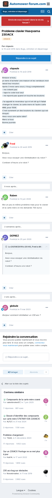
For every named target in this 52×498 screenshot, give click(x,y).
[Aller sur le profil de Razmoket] (45, 452)
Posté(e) (20, 72)
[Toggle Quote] (6, 246)
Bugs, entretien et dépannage (34, 49)
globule (14, 305)
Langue (20, 490)
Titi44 (9, 438)
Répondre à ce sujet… (18, 357)
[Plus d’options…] (47, 70)
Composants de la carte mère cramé (23, 399)
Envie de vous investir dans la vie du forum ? (26, 21)
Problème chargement (13, 435)
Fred (34, 246)
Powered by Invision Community (26, 494)
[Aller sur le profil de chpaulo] (5, 70)
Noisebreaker (13, 473)
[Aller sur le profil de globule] (5, 308)
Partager (14, 372)
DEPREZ (14, 235)
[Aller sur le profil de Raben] (5, 197)
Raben (13, 195)
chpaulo (9, 46)
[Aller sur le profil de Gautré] (45, 436)
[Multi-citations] (4, 133)
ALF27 (9, 421)
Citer (11, 132)
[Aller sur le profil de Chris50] (45, 400)
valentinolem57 (13, 402)
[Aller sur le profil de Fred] (5, 145)
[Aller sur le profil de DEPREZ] (5, 237)
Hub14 (9, 457)
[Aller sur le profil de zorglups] (45, 417)
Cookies (32, 490)
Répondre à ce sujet (26, 58)
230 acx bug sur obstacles (15, 470)
